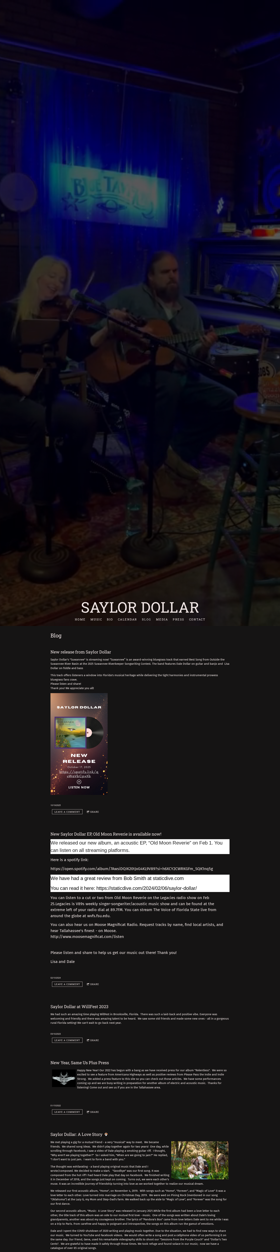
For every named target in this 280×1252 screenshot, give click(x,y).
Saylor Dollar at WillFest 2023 (79, 1006)
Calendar (127, 619)
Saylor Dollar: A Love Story (76, 1134)
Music (96, 619)
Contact (197, 619)
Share (94, 811)
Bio (110, 619)
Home (80, 619)
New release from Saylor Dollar (80, 652)
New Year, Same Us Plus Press (79, 1062)
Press (178, 619)
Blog (146, 619)
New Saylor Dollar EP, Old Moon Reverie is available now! (105, 834)
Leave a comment (67, 811)
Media (162, 619)
